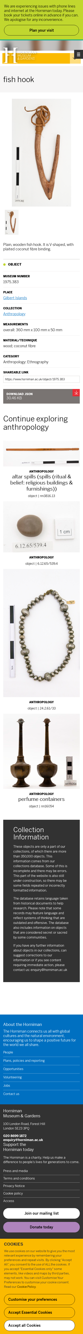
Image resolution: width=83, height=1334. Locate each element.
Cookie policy (13, 1193)
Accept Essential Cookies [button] (30, 1312)
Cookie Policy (26, 1287)
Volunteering (12, 1077)
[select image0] (11, 222)
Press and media (15, 1171)
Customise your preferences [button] (32, 1299)
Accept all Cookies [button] (24, 1325)
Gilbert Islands (15, 298)
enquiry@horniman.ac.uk (49, 970)
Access (8, 1201)
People (8, 1052)
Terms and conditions (19, 1178)
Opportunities (13, 1069)
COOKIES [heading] (13, 1244)
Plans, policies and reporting (24, 1061)
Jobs (6, 1085)
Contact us (11, 1094)
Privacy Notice (14, 1186)
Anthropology (14, 314)
